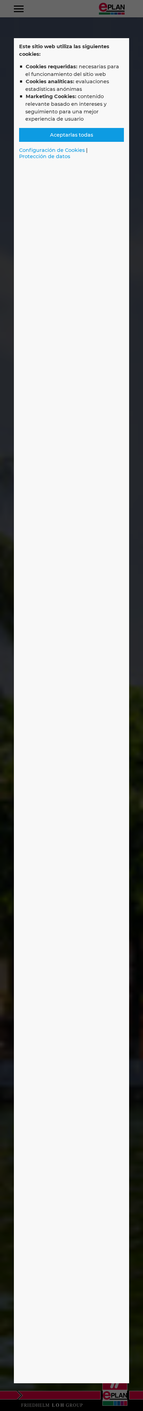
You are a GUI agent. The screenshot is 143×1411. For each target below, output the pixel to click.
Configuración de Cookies (52, 150)
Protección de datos (44, 156)
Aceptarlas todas (71, 135)
